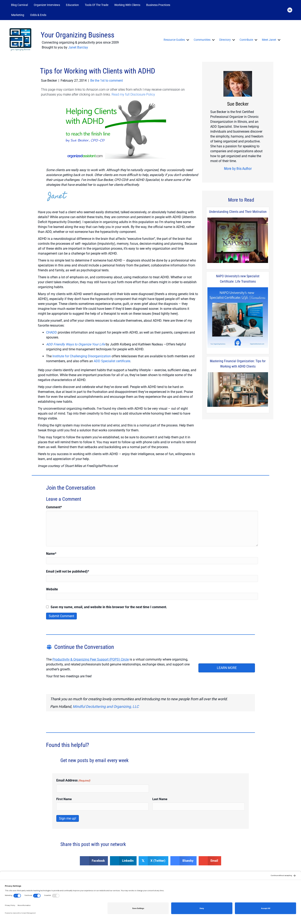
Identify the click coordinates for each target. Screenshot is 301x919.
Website (52, 589)
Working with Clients (127, 5)
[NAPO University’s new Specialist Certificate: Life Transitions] (237, 318)
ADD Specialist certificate (112, 361)
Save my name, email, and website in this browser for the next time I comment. (109, 607)
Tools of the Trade (96, 5)
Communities (202, 39)
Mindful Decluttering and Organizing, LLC (106, 706)
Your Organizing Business (77, 35)
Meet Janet (269, 39)
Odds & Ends (38, 15)
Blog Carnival (19, 5)
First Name (64, 799)
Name (51, 554)
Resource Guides (174, 39)
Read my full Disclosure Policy (133, 94)
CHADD (51, 332)
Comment (54, 507)
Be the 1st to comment (106, 80)
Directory (225, 39)
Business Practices (158, 5)
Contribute (246, 39)
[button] (54, 15)
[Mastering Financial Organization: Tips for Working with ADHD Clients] (237, 390)
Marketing (17, 15)
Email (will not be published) (67, 571)
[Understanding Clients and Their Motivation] (237, 240)
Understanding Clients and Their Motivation (238, 212)
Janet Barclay (78, 47)
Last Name (159, 799)
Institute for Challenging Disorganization (81, 356)
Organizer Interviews (47, 5)
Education (72, 5)
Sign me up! (67, 818)
